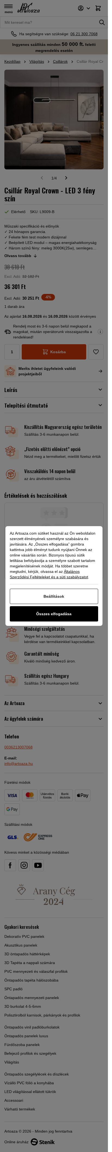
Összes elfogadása (53, 614)
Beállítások (53, 596)
